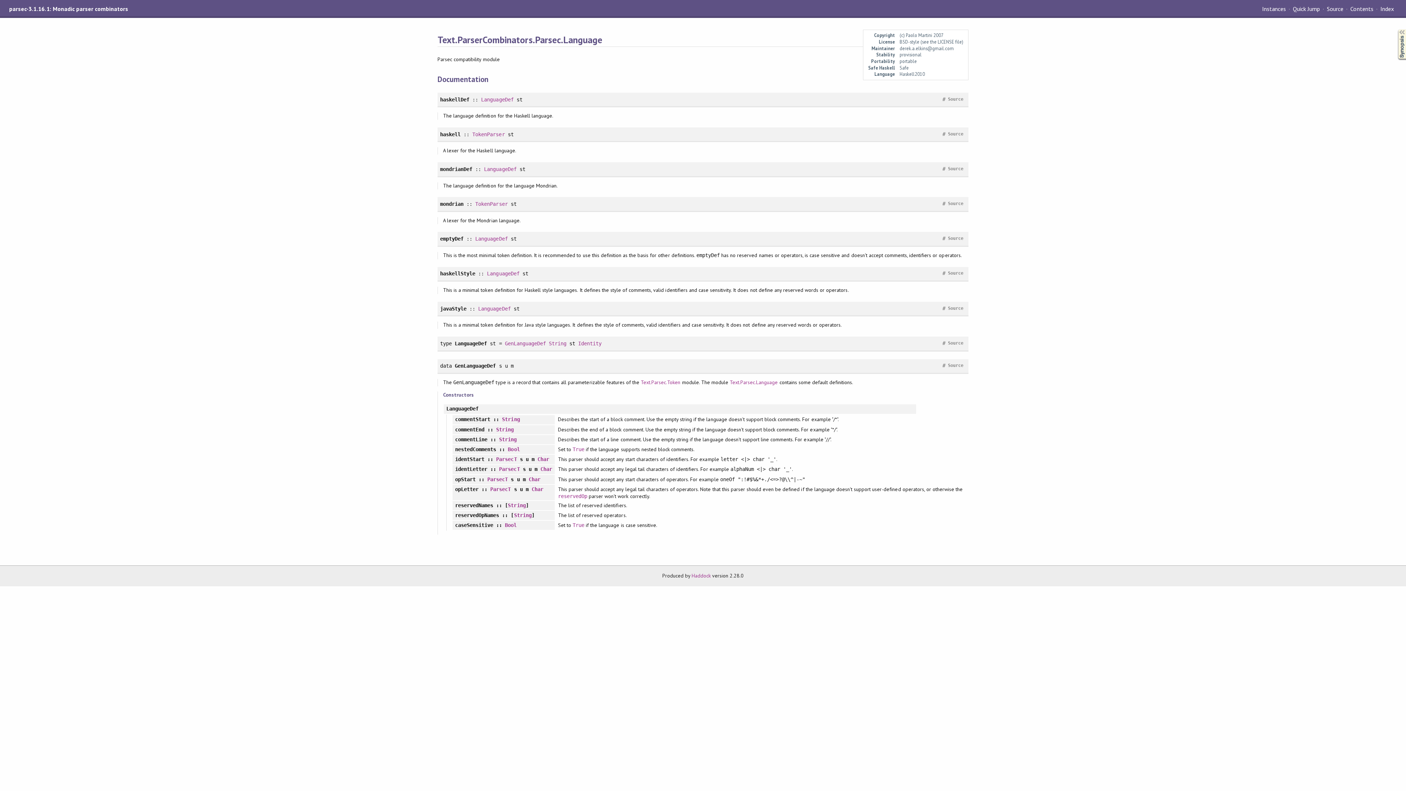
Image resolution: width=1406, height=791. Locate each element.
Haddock (701, 575)
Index (1387, 8)
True (578, 449)
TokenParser (488, 134)
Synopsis (1396, 29)
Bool (514, 449)
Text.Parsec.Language (754, 382)
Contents (1361, 8)
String (557, 343)
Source (1335, 8)
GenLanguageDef (525, 343)
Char (543, 459)
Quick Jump (1306, 8)
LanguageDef (497, 100)
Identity (590, 343)
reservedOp (572, 496)
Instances (1274, 8)
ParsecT (506, 459)
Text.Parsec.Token (660, 382)
